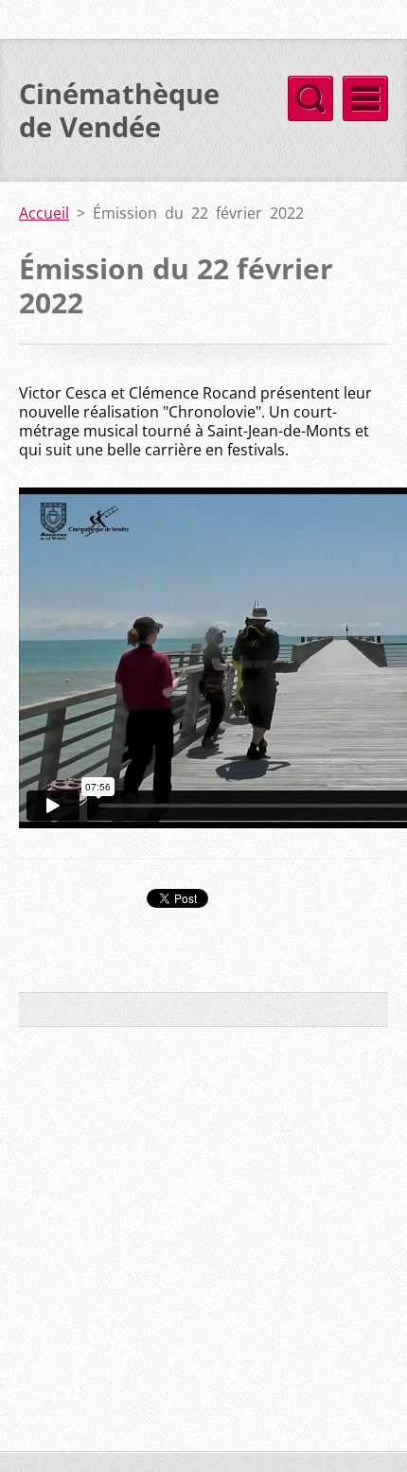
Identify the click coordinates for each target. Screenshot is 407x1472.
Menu (365, 98)
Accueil (44, 213)
